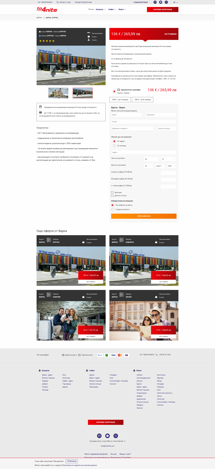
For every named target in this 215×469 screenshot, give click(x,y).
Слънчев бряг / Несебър (119, 381)
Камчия (140, 408)
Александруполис (144, 378)
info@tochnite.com (107, 446)
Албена (139, 375)
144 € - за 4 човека (120, 100)
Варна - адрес (47, 375)
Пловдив (113, 375)
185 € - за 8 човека (142, 100)
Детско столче (120, 196)
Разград (45, 390)
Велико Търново (48, 378)
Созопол (113, 384)
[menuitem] (174, 2)
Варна (121, 9)
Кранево (160, 378)
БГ (174, 2)
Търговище (66, 384)
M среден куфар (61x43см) (122, 179)
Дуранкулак (141, 399)
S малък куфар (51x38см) (121, 172)
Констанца (161, 375)
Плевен (45, 387)
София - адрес (67, 381)
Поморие (160, 387)
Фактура (118, 192)
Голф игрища (142, 393)
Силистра (66, 378)
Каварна (140, 405)
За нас (113, 454)
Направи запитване (162, 9)
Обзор (159, 381)
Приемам (71, 461)
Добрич (45, 384)
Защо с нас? (125, 454)
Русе (64, 375)
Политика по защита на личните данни (79, 465)
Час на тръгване (118, 158)
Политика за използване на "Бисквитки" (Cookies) (107, 457)
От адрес (121, 141)
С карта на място (123, 209)
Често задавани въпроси (96, 454)
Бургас (91, 375)
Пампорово (93, 387)
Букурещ (99, 9)
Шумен (65, 387)
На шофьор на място (124, 205)
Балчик (139, 381)
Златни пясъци (95, 384)
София (111, 9)
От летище (121, 146)
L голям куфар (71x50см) (121, 186)
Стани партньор (141, 2)
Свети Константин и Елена (164, 394)
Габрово (45, 381)
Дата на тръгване (118, 165)
